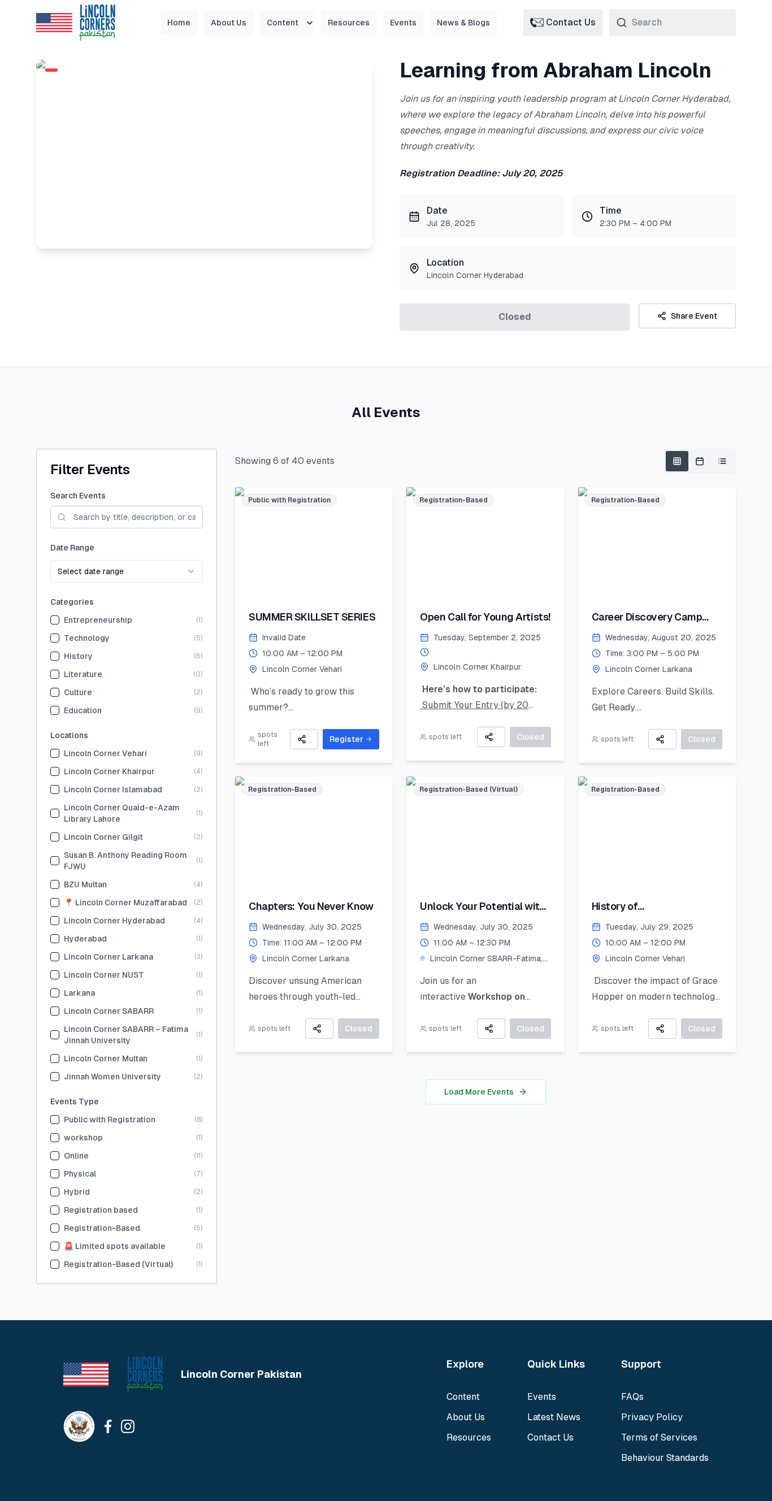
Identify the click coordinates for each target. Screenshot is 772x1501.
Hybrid (77, 1191)
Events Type (74, 1101)
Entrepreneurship (98, 619)
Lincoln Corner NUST (104, 974)
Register (346, 739)
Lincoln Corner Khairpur (109, 771)
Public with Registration (109, 1119)
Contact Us (550, 1437)
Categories (72, 601)
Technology (87, 638)
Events (403, 22)
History (78, 656)
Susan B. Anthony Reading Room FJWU (125, 861)
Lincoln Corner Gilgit (103, 836)
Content (282, 22)
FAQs (632, 1396)
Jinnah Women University (112, 1076)
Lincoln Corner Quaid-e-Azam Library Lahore (122, 813)
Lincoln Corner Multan (106, 1058)
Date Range (72, 547)
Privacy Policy (652, 1417)
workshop (83, 1137)
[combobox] (126, 571)
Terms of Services (659, 1437)
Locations (69, 735)
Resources (349, 22)
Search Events (78, 495)
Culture (78, 692)
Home (178, 22)
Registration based (101, 1209)
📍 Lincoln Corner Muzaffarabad (125, 902)
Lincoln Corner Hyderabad (114, 920)
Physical (80, 1173)
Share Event (694, 315)
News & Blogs (463, 22)
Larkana (79, 992)
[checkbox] (54, 619)
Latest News (553, 1417)
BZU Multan (85, 884)
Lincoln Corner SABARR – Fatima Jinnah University (126, 1035)
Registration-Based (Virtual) (118, 1264)
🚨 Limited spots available (115, 1246)
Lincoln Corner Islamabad (113, 789)
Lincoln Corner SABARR (109, 1011)
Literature (83, 674)
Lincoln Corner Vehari (105, 753)
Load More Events (479, 1091)
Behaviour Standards (665, 1457)
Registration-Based (102, 1228)
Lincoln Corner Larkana (108, 956)
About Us (228, 22)
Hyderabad (85, 938)
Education (83, 710)
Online (76, 1155)
